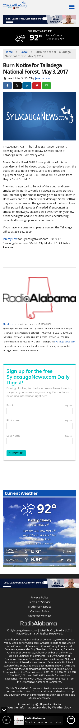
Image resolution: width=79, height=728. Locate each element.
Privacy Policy (39, 597)
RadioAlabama (25, 633)
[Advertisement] (39, 19)
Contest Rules (39, 611)
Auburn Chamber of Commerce (53, 652)
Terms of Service (39, 602)
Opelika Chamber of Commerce (27, 655)
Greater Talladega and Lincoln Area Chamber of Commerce (41, 644)
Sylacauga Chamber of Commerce (35, 639)
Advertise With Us (40, 616)
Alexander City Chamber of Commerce (40, 649)
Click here (8, 324)
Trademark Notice (40, 606)
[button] (71, 7)
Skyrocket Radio (50, 704)
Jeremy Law (42, 78)
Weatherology (61, 707)
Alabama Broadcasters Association (38, 659)
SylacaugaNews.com (64, 341)
